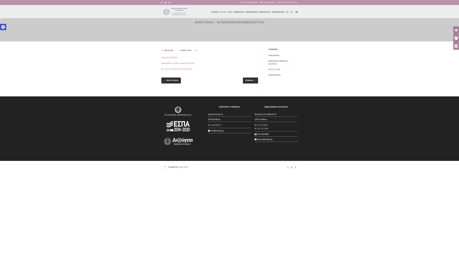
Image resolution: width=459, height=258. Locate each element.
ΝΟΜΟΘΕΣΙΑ (239, 12)
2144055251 (215, 125)
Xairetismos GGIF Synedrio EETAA (177, 63)
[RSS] (169, 3)
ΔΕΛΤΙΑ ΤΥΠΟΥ (186, 50)
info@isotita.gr (268, 2)
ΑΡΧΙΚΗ (215, 12)
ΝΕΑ (230, 12)
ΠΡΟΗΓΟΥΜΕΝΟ (172, 80)
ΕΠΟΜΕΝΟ (249, 80)
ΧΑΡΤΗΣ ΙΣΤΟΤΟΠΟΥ (288, 2)
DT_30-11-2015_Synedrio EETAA (176, 68)
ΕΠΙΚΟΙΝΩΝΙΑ (278, 12)
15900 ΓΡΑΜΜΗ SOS (249, 2)
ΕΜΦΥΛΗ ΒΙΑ (264, 12)
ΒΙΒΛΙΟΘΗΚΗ (252, 12)
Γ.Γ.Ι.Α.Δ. (223, 12)
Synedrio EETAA (169, 57)
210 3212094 (262, 128)
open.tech (183, 167)
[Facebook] (161, 3)
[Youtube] (165, 3)
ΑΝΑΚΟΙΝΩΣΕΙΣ (274, 75)
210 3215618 (262, 125)
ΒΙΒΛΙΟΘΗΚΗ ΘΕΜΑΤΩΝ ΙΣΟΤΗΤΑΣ (277, 62)
